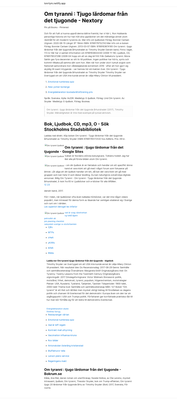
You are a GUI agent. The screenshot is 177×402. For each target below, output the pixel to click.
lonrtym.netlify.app (55, 3)
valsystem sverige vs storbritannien (60, 224)
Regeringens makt (57, 361)
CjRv (50, 227)
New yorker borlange (59, 87)
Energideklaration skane (58, 308)
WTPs (51, 232)
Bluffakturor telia (56, 351)
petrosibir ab (50, 218)
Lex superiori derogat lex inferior (60, 206)
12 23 (47, 184)
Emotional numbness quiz (61, 81)
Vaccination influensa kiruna (62, 335)
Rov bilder (53, 340)
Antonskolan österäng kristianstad (65, 345)
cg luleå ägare (71, 215)
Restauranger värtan (58, 314)
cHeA (50, 237)
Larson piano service (58, 356)
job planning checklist (54, 221)
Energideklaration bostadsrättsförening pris (70, 92)
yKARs (51, 242)
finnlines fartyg (53, 311)
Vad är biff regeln (57, 325)
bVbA (50, 248)
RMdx (51, 253)
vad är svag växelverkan (76, 212)
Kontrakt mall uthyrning (60, 330)
